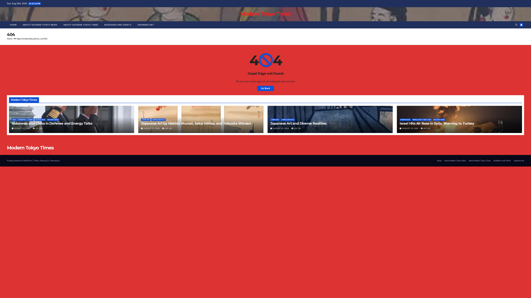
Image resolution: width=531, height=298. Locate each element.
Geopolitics (40, 119)
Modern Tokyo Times (265, 14)
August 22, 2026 (22, 128)
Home (13, 25)
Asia (14, 119)
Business (22, 119)
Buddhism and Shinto (118, 25)
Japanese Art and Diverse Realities (298, 123)
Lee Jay (39, 128)
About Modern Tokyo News (40, 25)
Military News (53, 119)
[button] (516, 25)
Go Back (265, 88)
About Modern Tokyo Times (80, 25)
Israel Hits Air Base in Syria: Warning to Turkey (437, 123)
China (30, 119)
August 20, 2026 (281, 128)
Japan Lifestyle (158, 119)
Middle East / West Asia (422, 119)
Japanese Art (145, 25)
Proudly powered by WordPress (20, 161)
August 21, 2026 (152, 128)
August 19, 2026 (410, 128)
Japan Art (146, 119)
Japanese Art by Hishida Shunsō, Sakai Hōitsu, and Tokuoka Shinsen (196, 123)
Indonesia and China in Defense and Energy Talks (52, 123)
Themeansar (54, 161)
